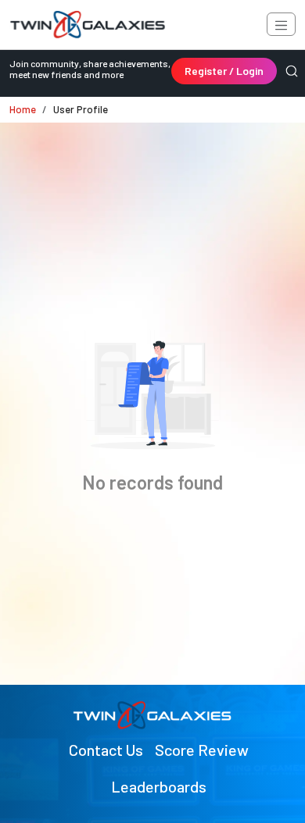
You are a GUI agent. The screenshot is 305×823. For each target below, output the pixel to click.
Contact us (106, 749)
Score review (202, 749)
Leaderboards (158, 786)
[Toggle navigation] (281, 24)
